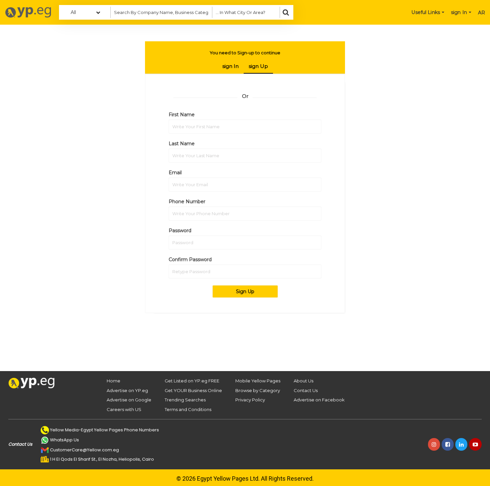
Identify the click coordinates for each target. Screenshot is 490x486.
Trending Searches (185, 399)
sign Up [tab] (258, 66)
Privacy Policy (250, 399)
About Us (303, 380)
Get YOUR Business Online (193, 390)
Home (113, 380)
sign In (230, 66)
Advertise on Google (129, 399)
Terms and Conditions (188, 409)
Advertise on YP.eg (127, 390)
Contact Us (306, 390)
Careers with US (124, 409)
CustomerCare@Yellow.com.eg (84, 450)
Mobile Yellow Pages (257, 380)
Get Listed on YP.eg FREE (192, 380)
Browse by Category (257, 390)
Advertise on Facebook (319, 399)
